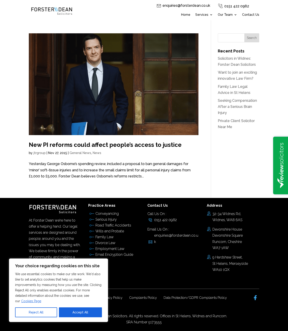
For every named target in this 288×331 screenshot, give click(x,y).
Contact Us (250, 14)
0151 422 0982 (236, 6)
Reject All (36, 312)
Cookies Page (31, 301)
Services (201, 14)
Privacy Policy (111, 298)
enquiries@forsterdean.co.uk (186, 5)
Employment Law (109, 249)
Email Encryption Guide (114, 254)
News (97, 153)
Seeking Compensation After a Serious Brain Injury (237, 106)
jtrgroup (40, 153)
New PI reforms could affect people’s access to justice (105, 144)
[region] (58, 290)
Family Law (104, 237)
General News (80, 153)
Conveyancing (107, 213)
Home (185, 14)
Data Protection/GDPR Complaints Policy (195, 298)
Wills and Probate (109, 231)
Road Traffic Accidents (113, 225)
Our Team (225, 14)
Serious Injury (106, 219)
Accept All (80, 312)
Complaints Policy (143, 298)
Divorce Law (105, 243)
